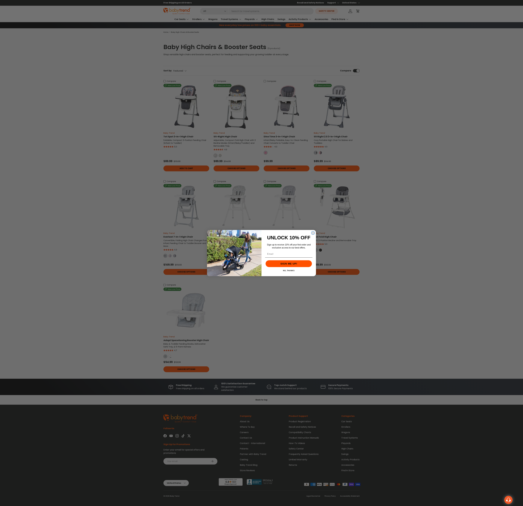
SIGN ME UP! (288, 263)
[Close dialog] (313, 233)
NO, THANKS (289, 270)
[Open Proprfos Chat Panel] (508, 500)
